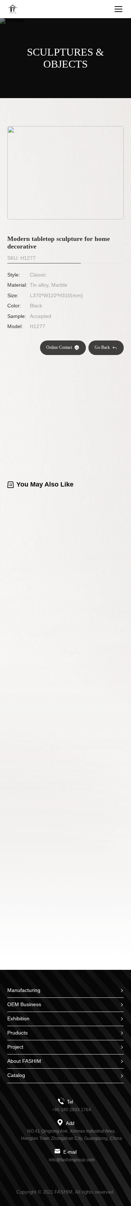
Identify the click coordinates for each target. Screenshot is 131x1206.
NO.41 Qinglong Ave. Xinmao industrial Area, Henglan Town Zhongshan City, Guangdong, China (71, 1135)
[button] (61, 217)
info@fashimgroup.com (72, 1159)
